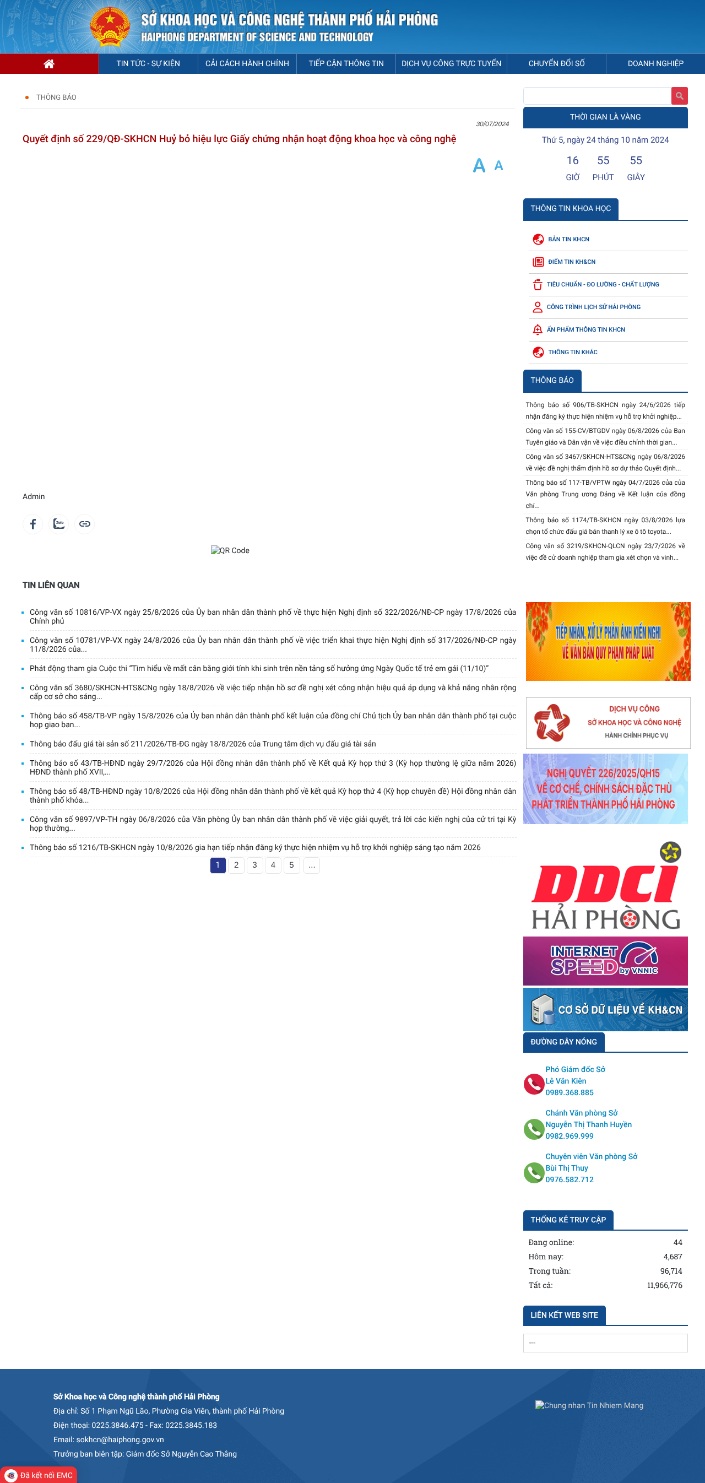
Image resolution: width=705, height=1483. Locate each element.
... (312, 865)
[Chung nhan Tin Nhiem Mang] (589, 1405)
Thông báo (56, 98)
